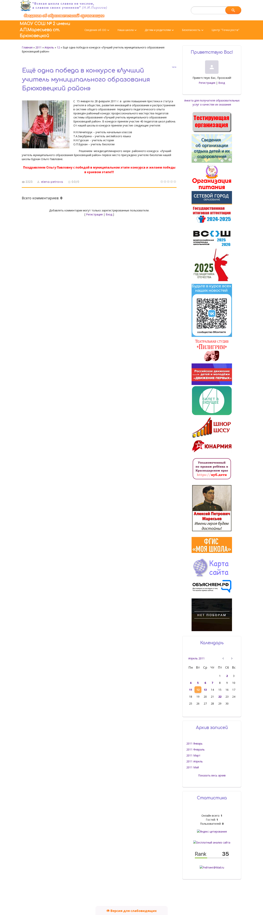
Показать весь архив (212, 775)
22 (219, 696)
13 (205, 689)
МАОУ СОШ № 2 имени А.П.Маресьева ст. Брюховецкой (45, 29)
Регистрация (94, 214)
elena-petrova (52, 181)
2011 (38, 47)
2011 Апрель (194, 761)
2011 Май (192, 767)
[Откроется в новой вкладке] (212, 203)
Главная (27, 47)
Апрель (49, 47)
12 (58, 47)
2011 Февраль (195, 749)
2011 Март (193, 755)
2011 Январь (194, 743)
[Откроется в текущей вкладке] (64, 18)
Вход (109, 214)
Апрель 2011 (196, 658)
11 (190, 689)
